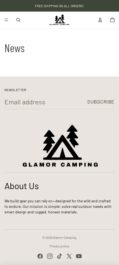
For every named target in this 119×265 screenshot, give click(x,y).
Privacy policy (59, 246)
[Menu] (6, 20)
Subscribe (101, 102)
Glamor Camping (64, 237)
